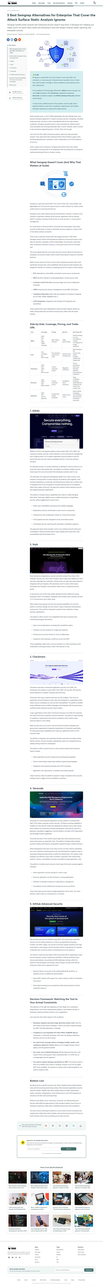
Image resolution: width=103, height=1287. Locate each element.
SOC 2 (75, 1033)
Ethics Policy (43, 1280)
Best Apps (42, 3)
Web (57, 1259)
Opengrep (51, 244)
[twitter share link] (12, 40)
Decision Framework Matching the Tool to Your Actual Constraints (18, 79)
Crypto (58, 1252)
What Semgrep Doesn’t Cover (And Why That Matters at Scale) (18, 50)
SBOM (73, 831)
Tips (57, 1262)
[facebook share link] (8, 40)
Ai (56, 1257)
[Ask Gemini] (53, 1125)
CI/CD (32, 599)
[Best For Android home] (12, 1248)
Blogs (72, 1280)
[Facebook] (9, 1257)
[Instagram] (12, 1257)
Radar (34, 3)
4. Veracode (13, 71)
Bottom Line (13, 85)
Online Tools (81, 1252)
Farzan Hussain (13, 34)
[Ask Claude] (46, 1125)
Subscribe (68, 1148)
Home (8, 10)
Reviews (37, 1262)
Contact (34, 1280)
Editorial (37, 1249)
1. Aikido (12, 61)
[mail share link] (16, 40)
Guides (82, 3)
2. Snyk (11, 64)
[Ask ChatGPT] (66, 1125)
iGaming (58, 1254)
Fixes (36, 1259)
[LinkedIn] (19, 1257)
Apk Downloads (82, 1254)
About (26, 1280)
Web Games (81, 1249)
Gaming (69, 3)
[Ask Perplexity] (73, 1125)
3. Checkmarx (13, 68)
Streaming (37, 1257)
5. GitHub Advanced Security (17, 74)
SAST (47, 116)
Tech (49, 3)
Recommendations (59, 3)
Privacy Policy (81, 1280)
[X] (16, 1257)
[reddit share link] (20, 40)
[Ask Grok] (59, 1125)
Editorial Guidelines (55, 1280)
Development (15, 10)
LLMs (65, 1280)
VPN (76, 3)
